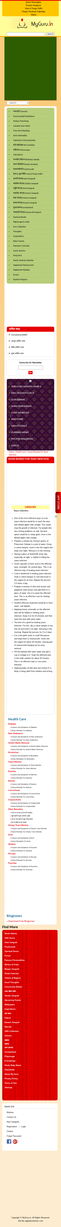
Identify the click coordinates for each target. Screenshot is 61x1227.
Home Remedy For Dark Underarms (25, 740)
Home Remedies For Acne (21, 841)
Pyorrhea (12, 863)
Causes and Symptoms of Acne (23, 838)
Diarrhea (12, 771)
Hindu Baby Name (13, 1065)
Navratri (8, 1027)
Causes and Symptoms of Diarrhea (24, 775)
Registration (12, 1126)
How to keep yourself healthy (22, 812)
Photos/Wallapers (22, 439)
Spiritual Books (19, 217)
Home (11, 452)
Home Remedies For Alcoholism (23, 759)
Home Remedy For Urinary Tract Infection (27, 832)
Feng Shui (17, 255)
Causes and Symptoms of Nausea (24, 784)
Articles (8, 1036)
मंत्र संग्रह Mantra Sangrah (25, 198)
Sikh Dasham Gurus (22, 393)
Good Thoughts (12, 982)
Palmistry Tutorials (21, 246)
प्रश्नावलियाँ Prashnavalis (23, 169)
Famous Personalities (15, 960)
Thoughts (17, 231)
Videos (15, 445)
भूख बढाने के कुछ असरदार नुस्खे (21, 816)
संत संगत (8, 1013)
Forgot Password (14, 1136)
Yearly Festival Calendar (23, 260)
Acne (10, 835)
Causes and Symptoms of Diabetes (24, 727)
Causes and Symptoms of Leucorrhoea (26, 793)
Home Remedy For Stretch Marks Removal (27, 749)
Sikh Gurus (10, 938)
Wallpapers (10, 1004)
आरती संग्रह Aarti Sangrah (24, 179)
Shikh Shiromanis (21, 406)
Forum (8, 956)
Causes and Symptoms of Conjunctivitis (26, 803)
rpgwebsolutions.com (34, 1221)
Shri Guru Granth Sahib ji (26, 386)
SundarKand (10, 1052)
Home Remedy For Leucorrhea (23, 797)
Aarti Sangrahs (13, 1122)
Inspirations (18, 236)
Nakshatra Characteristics (24, 140)
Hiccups (12, 853)
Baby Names (18, 241)
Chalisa (10, 1131)
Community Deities (13, 987)
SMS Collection (12, 1031)
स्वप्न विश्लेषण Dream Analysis (25, 164)
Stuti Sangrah (11, 942)
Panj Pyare (17, 419)
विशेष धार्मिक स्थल (17, 347)
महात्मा (7, 1040)
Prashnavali (10, 947)
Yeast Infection (21, 511)
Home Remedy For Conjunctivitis (23, 806)
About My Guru (12, 1074)
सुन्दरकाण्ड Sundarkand (23, 207)
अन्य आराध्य (9, 1047)
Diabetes (12, 724)
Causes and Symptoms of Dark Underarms (27, 737)
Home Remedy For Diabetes (22, 730)
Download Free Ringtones (21, 921)
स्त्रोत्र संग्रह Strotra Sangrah (26, 193)
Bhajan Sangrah (12, 969)
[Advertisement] (30, 68)
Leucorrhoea (14, 790)
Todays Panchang (21, 121)
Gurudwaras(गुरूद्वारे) (19, 335)
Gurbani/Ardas (20, 432)
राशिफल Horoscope (21, 150)
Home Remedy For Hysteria (22, 851)
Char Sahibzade (20, 413)
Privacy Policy (11, 1078)
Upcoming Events (13, 1000)
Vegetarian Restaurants (23, 265)
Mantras (10, 1112)
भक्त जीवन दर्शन (10, 991)
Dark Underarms (15, 733)
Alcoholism (13, 752)
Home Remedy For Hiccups (22, 860)
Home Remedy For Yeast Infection (24, 768)
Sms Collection (19, 227)
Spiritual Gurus (12, 951)
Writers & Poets (12, 965)
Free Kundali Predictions (23, 116)
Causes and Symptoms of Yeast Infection (26, 765)
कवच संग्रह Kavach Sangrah (25, 203)
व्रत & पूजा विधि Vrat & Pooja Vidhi (27, 174)
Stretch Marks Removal (18, 743)
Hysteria (12, 844)
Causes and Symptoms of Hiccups (24, 857)
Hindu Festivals (12, 973)
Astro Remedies (20, 136)
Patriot (8, 1018)
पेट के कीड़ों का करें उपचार (19, 822)
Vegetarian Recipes (21, 270)
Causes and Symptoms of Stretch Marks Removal (30, 746)
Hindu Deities (11, 933)
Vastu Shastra (19, 251)
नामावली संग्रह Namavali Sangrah (27, 212)
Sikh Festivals (19, 426)
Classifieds (10, 1070)
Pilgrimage (10, 1056)
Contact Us (11, 1117)
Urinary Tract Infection (18, 825)
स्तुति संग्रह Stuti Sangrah (23, 188)
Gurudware (18, 399)
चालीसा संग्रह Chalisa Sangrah (25, 184)
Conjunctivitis (14, 800)
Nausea (11, 781)
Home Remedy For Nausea (21, 787)
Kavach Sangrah (12, 1022)
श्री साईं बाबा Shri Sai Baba (24, 145)
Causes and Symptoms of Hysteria (24, 847)
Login (23, 1126)
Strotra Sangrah (12, 996)
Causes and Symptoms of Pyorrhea (24, 866)
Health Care (21, 452)
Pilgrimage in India (21, 222)
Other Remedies (15, 809)
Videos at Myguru (13, 978)
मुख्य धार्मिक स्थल (17, 353)
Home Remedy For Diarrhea (22, 778)
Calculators (18, 155)
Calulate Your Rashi (21, 126)
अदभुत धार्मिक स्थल (18, 341)
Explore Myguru (20, 279)
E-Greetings (10, 1061)
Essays (16, 275)
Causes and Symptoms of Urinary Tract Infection (29, 828)
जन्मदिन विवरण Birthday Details (26, 160)
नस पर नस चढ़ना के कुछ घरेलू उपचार (22, 819)
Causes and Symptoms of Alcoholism (25, 756)
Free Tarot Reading (21, 131)
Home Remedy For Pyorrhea (22, 870)
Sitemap (8, 1087)
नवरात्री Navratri (20, 111)
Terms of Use (11, 1083)
